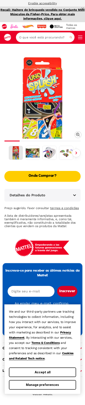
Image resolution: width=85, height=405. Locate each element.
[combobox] (45, 37)
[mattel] (4, 26)
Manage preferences (42, 385)
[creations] (56, 26)
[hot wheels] (27, 26)
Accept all (43, 372)
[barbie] (14, 26)
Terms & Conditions (45, 342)
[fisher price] (41, 26)
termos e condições (64, 208)
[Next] (76, 153)
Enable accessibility (42, 3)
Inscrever (67, 291)
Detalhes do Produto (27, 195)
